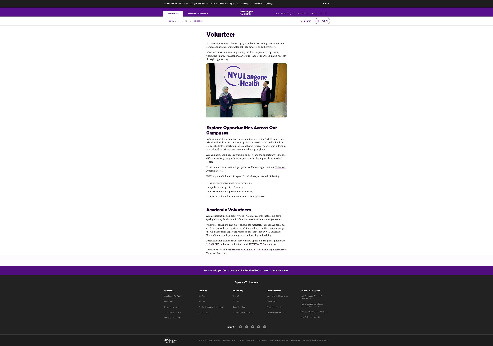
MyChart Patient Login (284, 14)
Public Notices (262, 341)
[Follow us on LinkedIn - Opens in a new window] (264, 326)
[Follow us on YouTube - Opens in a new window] (258, 326)
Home (184, 21)
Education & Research (197, 14)
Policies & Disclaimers (246, 341)
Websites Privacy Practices (279, 341)
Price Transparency (229, 341)
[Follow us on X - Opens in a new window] (246, 326)
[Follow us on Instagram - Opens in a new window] (252, 326)
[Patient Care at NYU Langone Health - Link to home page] (246, 11)
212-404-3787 (212, 244)
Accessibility (295, 341)
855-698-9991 (324, 341)
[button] (326, 4)
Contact (314, 14)
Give (323, 14)
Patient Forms (303, 14)
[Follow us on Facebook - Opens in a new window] (240, 326)
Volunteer (198, 21)
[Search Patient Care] (301, 21)
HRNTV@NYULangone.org (262, 244)
